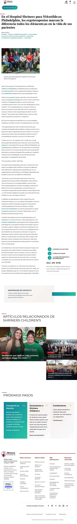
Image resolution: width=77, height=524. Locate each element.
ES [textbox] (70, 3)
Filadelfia (4, 34)
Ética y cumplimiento (24, 487)
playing (4, 145)
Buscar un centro (40, 482)
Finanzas (52, 479)
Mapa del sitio (62, 514)
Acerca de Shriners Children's (25, 462)
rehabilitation (8, 93)
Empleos (52, 464)
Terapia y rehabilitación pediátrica (18, 34)
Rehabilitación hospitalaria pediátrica (12, 38)
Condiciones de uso (51, 514)
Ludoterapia (27, 38)
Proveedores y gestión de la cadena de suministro (54, 495)
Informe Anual (24, 491)
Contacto (37, 474)
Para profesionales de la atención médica (55, 468)
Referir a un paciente (38, 465)
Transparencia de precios (55, 489)
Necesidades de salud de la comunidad (54, 484)
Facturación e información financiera (39, 491)
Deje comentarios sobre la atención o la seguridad (40, 497)
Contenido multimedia (67, 469)
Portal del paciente (38, 478)
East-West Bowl (69, 477)
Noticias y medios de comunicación (69, 464)
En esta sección (9, 7)
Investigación (53, 473)
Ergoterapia (30, 36)
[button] (70, 2)
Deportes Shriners (69, 480)
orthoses (16, 239)
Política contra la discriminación (34, 514)
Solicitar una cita (39, 462)
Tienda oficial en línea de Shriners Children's (69, 485)
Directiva (22, 479)
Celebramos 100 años (24, 467)
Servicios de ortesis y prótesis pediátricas (14, 36)
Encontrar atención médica (39, 485)
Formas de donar (55, 476)
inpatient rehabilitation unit (10, 222)
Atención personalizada (24, 475)
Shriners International (68, 473)
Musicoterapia (33, 34)
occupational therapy (13, 100)
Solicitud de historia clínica (39, 470)
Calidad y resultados (23, 482)
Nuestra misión (24, 471)
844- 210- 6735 (53, 263)
